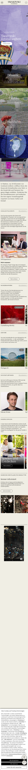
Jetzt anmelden (7, 491)
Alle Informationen (8, 465)
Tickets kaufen (6, 43)
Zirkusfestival (19, 43)
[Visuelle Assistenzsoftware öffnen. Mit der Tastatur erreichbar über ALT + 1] (24, 757)
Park (24, 349)
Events (14, 125)
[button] (22, 433)
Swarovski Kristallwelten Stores (14, 172)
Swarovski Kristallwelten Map (14, 102)
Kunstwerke (14, 149)
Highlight (23, 233)
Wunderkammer (21, 307)
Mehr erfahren (14, 279)
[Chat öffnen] (24, 762)
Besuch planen (14, 79)
